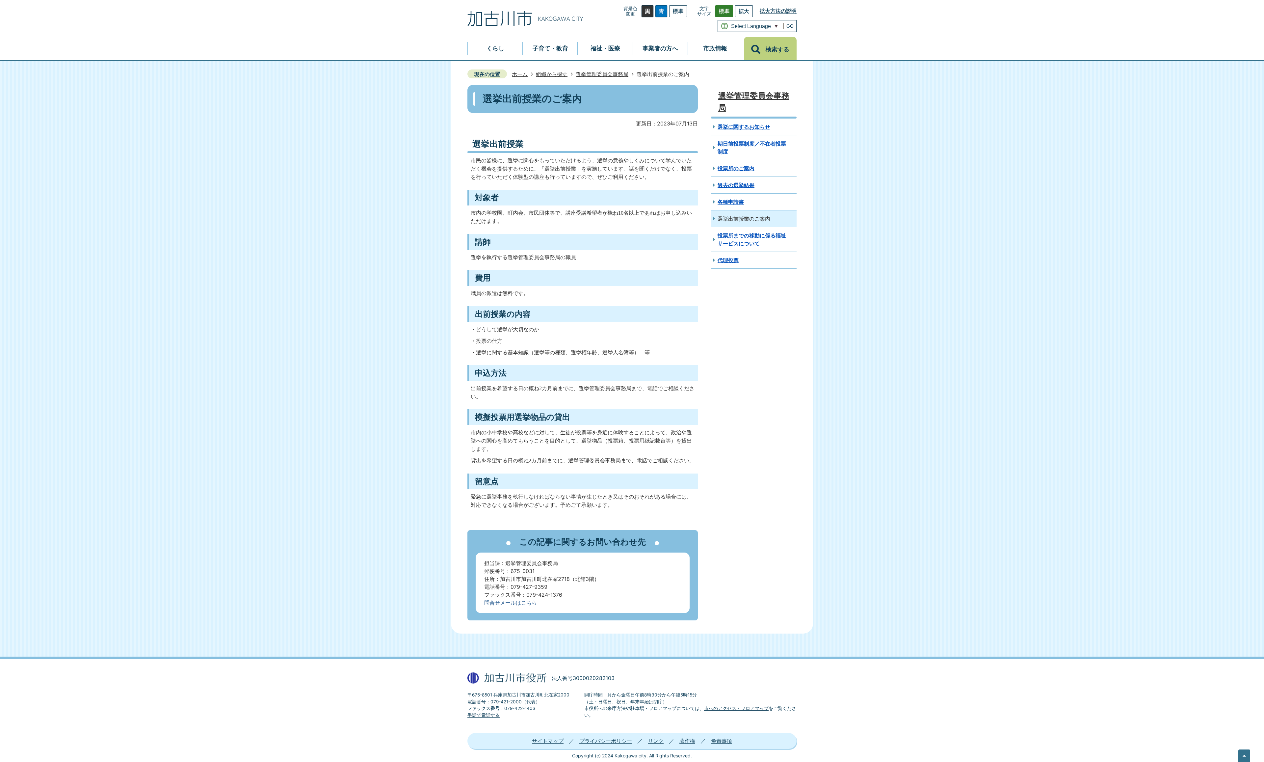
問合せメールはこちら (510, 602)
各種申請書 (731, 202)
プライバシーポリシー (605, 741)
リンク (656, 741)
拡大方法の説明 (778, 11)
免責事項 (721, 741)
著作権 (687, 741)
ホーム (520, 74)
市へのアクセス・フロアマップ (736, 708)
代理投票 (728, 260)
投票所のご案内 (736, 168)
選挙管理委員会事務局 (602, 74)
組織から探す (551, 74)
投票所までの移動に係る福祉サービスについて (752, 239)
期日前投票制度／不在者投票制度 (752, 147)
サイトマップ (548, 741)
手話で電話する (483, 715)
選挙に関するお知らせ (744, 126)
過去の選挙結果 (736, 185)
